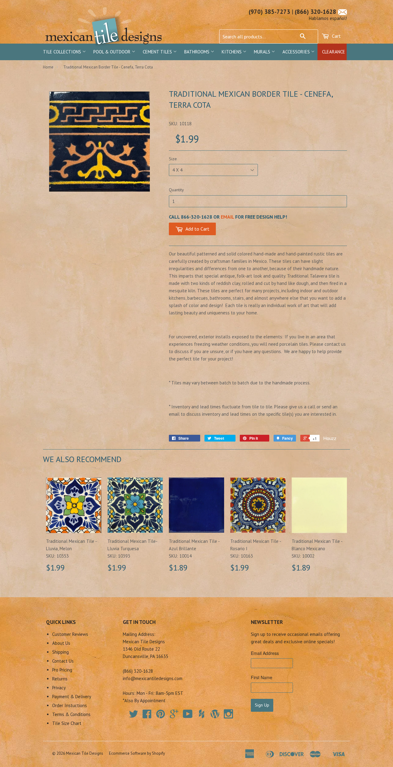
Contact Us (63, 661)
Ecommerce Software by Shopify (137, 753)
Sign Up (262, 705)
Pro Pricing (62, 670)
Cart (336, 36)
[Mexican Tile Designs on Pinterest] (160, 716)
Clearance (333, 52)
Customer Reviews (70, 634)
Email (227, 217)
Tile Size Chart (66, 723)
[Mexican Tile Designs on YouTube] (188, 716)
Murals (262, 52)
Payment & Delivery (71, 696)
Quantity (176, 190)
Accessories (296, 52)
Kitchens (232, 52)
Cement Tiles (158, 52)
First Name (261, 677)
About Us (61, 643)
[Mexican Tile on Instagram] (228, 713)
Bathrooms (197, 52)
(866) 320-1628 (315, 11)
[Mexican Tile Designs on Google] (174, 716)
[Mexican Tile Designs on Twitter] (133, 716)
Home (48, 67)
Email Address (265, 653)
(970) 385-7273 (269, 11)
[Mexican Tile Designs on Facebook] (147, 716)
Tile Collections (62, 52)
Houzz (330, 438)
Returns (60, 679)
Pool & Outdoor (112, 52)
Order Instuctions (69, 705)
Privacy (59, 688)
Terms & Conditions (71, 714)
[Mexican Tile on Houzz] (201, 713)
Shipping (60, 652)
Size (173, 159)
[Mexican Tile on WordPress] (215, 713)
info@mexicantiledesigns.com (152, 678)
